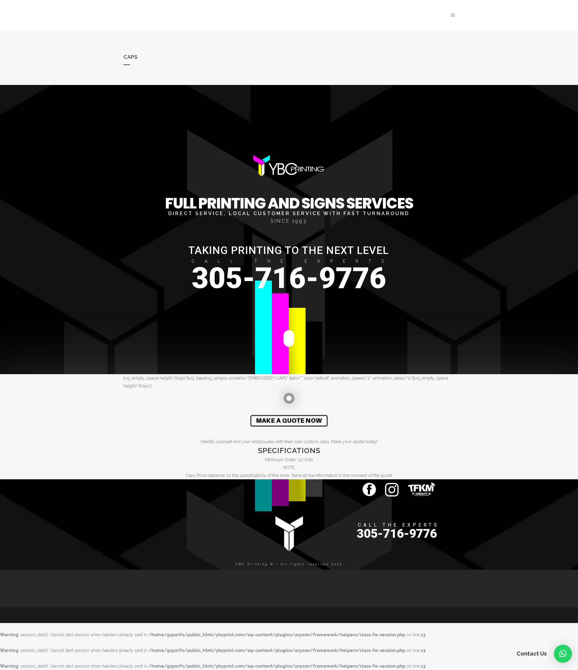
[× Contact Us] (563, 654)
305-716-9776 (289, 278)
